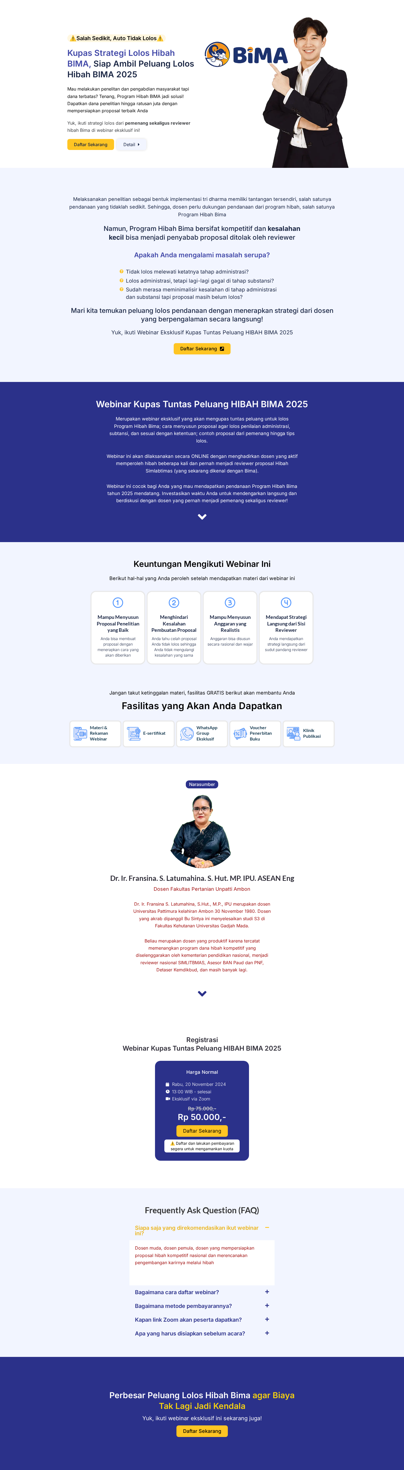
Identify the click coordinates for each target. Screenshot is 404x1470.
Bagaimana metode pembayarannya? (183, 1306)
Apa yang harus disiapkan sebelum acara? (190, 1333)
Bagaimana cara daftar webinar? (177, 1292)
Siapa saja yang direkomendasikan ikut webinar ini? (197, 1231)
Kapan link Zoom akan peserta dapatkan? (188, 1319)
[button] (202, 1230)
